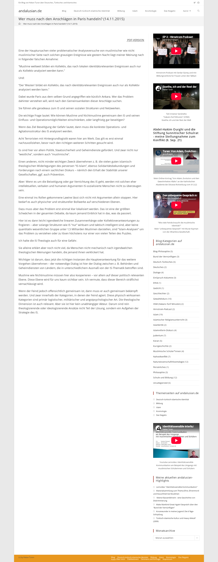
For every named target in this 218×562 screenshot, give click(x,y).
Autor (113, 559)
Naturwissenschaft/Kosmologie (168, 361)
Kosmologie (161, 411)
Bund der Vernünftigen (164, 256)
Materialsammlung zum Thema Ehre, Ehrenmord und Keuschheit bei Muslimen (176, 492)
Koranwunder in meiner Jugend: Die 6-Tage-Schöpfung (173, 513)
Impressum (167, 559)
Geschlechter (159, 293)
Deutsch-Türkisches (163, 261)
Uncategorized (160, 382)
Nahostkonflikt (160, 356)
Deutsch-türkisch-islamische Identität (172, 399)
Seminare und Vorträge (150, 559)
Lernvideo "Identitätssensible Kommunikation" (177, 487)
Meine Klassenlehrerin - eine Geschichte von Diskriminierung (174, 499)
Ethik (155, 282)
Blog (113, 557)
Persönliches (159, 367)
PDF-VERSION (135, 40)
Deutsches (158, 267)
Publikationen (133, 559)
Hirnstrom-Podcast (162, 309)
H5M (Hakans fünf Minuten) (167, 304)
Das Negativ (161, 415)
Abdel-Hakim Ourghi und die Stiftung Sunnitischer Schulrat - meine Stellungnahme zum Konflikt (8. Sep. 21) (175, 134)
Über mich (120, 559)
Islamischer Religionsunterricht (168, 319)
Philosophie (159, 372)
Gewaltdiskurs (160, 298)
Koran (156, 340)
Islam (156, 314)
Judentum (158, 335)
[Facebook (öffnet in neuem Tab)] (197, 2)
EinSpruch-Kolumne (163, 277)
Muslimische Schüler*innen (167, 351)
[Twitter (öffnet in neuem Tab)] (194, 2)
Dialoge (157, 272)
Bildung (159, 403)
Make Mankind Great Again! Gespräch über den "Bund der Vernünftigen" (175, 506)
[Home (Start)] (19, 23)
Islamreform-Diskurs (163, 330)
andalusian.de (30, 10)
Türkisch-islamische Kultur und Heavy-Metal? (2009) (174, 520)
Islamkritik (158, 324)
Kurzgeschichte (160, 346)
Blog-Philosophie (161, 251)
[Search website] (198, 10)
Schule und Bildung (163, 377)
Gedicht (157, 288)
